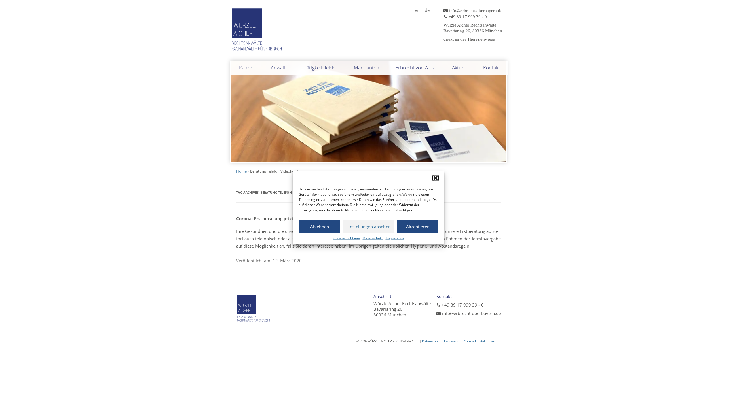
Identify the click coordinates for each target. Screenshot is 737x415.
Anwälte (279, 67)
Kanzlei (246, 67)
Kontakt (491, 67)
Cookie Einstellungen (479, 341)
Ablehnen (319, 226)
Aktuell (459, 67)
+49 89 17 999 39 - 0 (463, 305)
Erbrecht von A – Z (416, 67)
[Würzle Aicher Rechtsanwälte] (258, 51)
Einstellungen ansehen (368, 226)
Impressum (395, 238)
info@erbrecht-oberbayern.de (471, 313)
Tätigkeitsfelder (321, 67)
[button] (435, 178)
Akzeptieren (418, 226)
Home (241, 171)
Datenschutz (373, 238)
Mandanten (366, 67)
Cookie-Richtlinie (346, 238)
